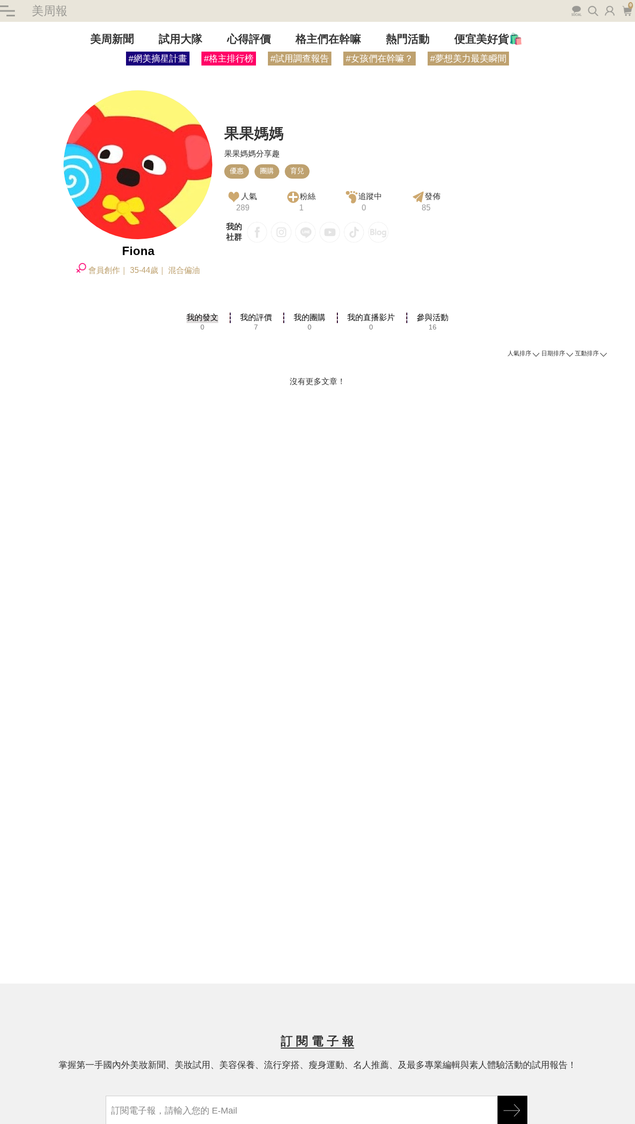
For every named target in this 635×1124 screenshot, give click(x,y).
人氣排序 (519, 353)
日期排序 (553, 353)
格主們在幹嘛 (328, 39)
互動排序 (587, 353)
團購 (267, 171)
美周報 (49, 10)
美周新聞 (112, 39)
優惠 (237, 171)
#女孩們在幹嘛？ (379, 59)
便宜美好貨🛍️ (488, 39)
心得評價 (249, 39)
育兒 (297, 171)
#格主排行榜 (229, 59)
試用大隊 (180, 39)
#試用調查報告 (299, 59)
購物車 (626, 10)
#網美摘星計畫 (157, 59)
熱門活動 (408, 39)
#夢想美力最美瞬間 (468, 59)
